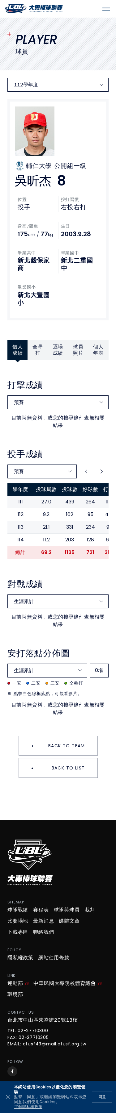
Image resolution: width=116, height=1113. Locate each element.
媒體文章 (69, 921)
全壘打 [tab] (37, 350)
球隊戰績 (17, 910)
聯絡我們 (43, 932)
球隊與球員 (67, 910)
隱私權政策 (20, 958)
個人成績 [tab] (17, 350)
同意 (102, 1096)
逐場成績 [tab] (58, 350)
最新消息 (43, 921)
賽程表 (41, 910)
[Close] (8, 1097)
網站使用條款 (54, 958)
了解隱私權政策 (28, 1107)
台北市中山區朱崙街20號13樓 (42, 1020)
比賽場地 (17, 921)
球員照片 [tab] (78, 350)
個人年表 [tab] (98, 350)
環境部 (15, 994)
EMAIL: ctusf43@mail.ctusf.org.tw (46, 1044)
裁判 (90, 910)
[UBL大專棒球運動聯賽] (34, 9)
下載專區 (17, 932)
